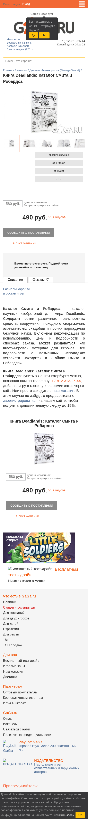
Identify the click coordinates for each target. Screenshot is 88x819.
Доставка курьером (18, 46)
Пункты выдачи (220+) (20, 49)
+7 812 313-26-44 (66, 381)
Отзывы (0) (41, 279)
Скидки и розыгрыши (19, 607)
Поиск (81, 61)
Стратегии (11, 629)
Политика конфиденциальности (27, 735)
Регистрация (11, 4)
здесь (70, 815)
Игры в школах (14, 703)
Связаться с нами (16, 729)
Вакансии (10, 724)
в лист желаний (24, 243)
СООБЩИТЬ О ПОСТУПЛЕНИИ (28, 232)
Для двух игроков (16, 618)
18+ (6, 640)
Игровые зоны (14, 666)
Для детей (10, 623)
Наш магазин (13, 671)
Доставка (10, 677)
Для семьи (11, 634)
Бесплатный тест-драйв (21, 660)
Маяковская (13, 39)
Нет (44, 35)
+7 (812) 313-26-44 (71, 41)
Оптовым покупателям (20, 692)
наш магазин (63, 391)
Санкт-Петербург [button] (41, 13)
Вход (26, 4)
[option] (11, 143)
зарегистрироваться (20, 401)
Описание (15, 279)
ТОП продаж (12, 645)
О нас (7, 718)
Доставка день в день (19, 42)
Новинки (9, 602)
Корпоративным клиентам (23, 697)
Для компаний (14, 613)
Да (33, 35)
